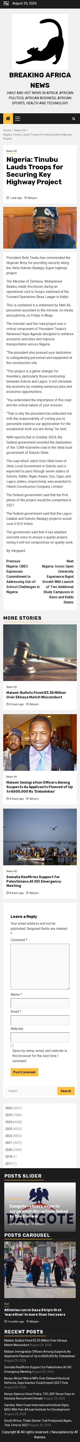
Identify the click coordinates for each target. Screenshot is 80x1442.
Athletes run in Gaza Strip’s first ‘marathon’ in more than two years (34, 1312)
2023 (8, 1129)
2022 (8, 1136)
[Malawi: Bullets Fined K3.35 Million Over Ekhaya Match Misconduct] (40, 652)
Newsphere (60, 1432)
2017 (8, 1164)
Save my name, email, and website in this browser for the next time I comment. (39, 1056)
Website (17, 1029)
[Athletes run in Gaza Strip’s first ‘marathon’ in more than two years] (40, 1269)
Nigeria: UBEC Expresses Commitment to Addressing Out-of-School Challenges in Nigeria (23, 576)
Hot (6, 1304)
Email (16, 1012)
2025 (8, 1115)
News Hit (11, 151)
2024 (8, 1122)
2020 (8, 1150)
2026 (8, 1108)
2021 (8, 1143)
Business (16, 1198)
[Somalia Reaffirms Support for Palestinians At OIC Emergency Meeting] (40, 837)
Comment (19, 940)
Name (16, 994)
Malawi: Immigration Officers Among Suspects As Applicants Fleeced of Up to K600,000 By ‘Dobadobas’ (39, 786)
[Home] (8, 119)
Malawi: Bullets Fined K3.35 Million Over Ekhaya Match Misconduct (36, 695)
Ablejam (32, 197)
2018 (8, 1157)
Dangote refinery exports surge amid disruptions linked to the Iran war (39, 1211)
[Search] (73, 119)
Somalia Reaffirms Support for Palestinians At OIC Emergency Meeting (33, 881)
